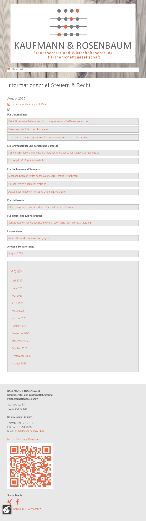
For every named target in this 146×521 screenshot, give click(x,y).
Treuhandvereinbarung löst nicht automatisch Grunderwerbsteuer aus (47, 137)
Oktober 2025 (19, 348)
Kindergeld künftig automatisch (26, 160)
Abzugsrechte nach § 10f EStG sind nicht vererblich (37, 192)
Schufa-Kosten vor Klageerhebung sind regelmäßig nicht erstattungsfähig (49, 223)
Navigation (16, 69)
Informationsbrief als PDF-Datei (29, 104)
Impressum (18, 509)
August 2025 (19, 364)
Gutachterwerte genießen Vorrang (27, 184)
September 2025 (21, 356)
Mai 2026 (17, 296)
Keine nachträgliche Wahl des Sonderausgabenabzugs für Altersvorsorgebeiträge (53, 153)
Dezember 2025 (21, 333)
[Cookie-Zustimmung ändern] (7, 509)
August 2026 (15, 253)
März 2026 (18, 311)
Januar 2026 (19, 326)
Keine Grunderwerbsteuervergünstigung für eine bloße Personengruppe (48, 121)
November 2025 (21, 341)
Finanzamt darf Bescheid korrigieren (28, 129)
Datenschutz (34, 509)
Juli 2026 (17, 281)
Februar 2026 (19, 318)
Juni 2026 (17, 288)
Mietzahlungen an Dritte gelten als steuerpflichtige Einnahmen (43, 176)
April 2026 (17, 303)
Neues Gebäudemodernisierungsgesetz (30, 238)
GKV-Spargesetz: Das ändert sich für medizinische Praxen (40, 207)
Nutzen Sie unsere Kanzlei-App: (24, 439)
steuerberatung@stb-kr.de (29, 431)
